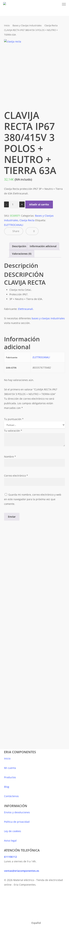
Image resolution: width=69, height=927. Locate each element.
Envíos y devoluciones (17, 812)
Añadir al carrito (39, 204)
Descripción (19, 246)
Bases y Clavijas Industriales (27, 25)
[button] (64, 4)
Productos (10, 777)
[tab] (19, 246)
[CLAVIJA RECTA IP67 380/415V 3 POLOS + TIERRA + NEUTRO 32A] (50, 572)
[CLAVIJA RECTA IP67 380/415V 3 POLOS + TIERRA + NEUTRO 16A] (18, 572)
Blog (6, 786)
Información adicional (43, 246)
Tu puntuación (14, 419)
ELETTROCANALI (13, 225)
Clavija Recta (51, 25)
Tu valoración (13, 430)
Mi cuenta (10, 768)
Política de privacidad (17, 821)
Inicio (7, 25)
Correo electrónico (16, 475)
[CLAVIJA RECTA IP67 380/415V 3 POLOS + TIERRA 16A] (18, 633)
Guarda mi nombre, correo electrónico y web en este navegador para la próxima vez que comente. (32, 499)
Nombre (10, 456)
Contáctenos (11, 796)
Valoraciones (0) (21, 253)
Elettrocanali (25, 309)
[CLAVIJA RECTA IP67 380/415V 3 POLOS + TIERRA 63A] (50, 633)
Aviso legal (10, 840)
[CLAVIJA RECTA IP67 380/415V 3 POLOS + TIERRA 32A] (18, 695)
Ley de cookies (12, 831)
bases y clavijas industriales (48, 318)
